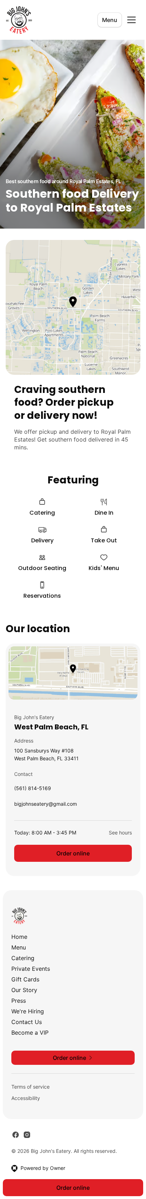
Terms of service (30, 1087)
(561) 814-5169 (32, 790)
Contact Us (26, 1021)
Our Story (24, 989)
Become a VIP (30, 1032)
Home (19, 936)
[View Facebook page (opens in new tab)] (15, 1134)
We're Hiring (27, 1011)
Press (18, 1000)
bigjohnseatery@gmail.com (45, 805)
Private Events (30, 968)
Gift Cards (25, 979)
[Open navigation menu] (131, 20)
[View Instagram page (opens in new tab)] (27, 1134)
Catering (22, 958)
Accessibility (25, 1098)
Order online (73, 853)
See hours (120, 833)
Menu (109, 19)
